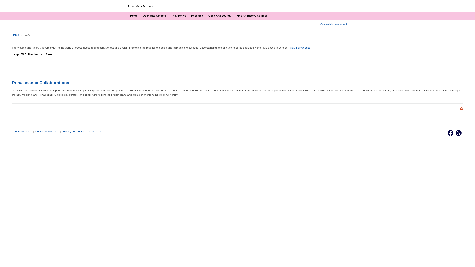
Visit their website (300, 47)
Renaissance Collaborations (40, 82)
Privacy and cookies (74, 131)
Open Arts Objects (154, 15)
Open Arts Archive (140, 6)
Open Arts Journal (219, 15)
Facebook (450, 133)
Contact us (95, 131)
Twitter (459, 133)
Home (133, 15)
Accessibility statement (333, 23)
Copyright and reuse (47, 131)
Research (197, 15)
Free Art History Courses (252, 15)
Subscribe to (461, 108)
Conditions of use (22, 131)
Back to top (469, 260)
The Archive (178, 15)
